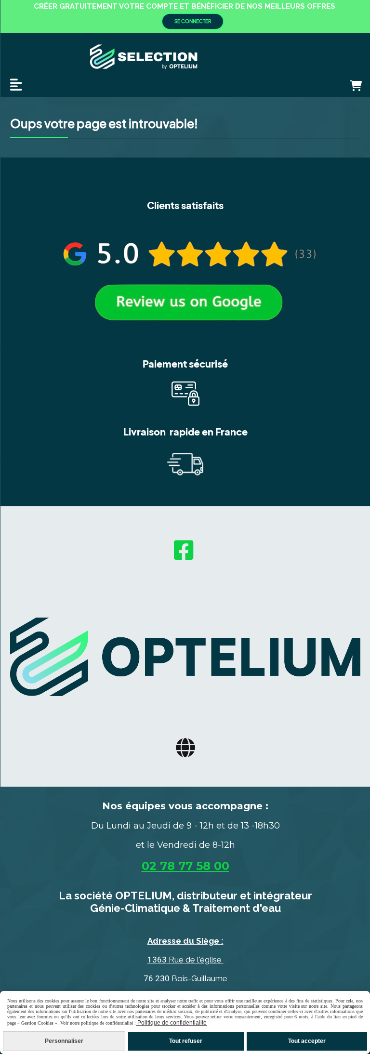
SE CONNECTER (192, 21)
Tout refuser (185, 1041)
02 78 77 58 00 (185, 866)
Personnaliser (64, 1041)
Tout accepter (307, 1041)
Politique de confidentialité (171, 1022)
